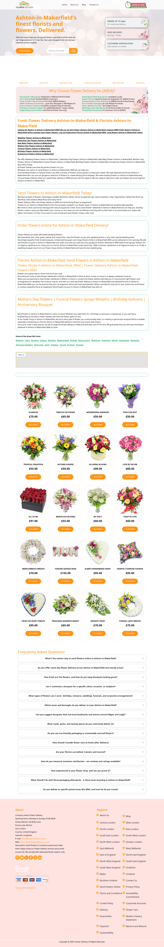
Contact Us (94, 4)
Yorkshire (130, 867)
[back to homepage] (25, 4)
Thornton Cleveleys (24, 345)
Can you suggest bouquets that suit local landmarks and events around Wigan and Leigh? (81, 714)
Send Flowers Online (110, 886)
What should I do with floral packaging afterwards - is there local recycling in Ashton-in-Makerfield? (80, 780)
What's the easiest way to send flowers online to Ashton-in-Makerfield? (80, 658)
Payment (104, 926)
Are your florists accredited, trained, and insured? (81, 752)
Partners (31, 888)
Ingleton (54, 345)
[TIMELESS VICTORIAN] (65, 395)
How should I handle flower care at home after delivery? (80, 742)
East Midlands (107, 848)
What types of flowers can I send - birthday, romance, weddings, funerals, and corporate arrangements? (81, 695)
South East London (109, 835)
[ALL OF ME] (33, 500)
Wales (103, 873)
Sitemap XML (20, 888)
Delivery (104, 909)
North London (107, 829)
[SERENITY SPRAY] (97, 604)
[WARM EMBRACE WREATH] (33, 552)
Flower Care (132, 909)
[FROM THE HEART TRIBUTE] (33, 604)
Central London (107, 822)
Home (64, 4)
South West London (136, 835)
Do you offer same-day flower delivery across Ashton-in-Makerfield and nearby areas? (81, 667)
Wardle (115, 340)
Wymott (73, 340)
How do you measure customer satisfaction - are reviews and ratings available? (80, 761)
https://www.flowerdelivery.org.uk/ (35, 842)
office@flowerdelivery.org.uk (33, 838)
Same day (43, 83)
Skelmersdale (63, 340)
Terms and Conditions (111, 893)
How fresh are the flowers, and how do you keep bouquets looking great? (80, 677)
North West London (110, 841)
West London (132, 822)
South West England (110, 867)
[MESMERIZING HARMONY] (97, 395)
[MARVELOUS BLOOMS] (65, 500)
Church (63, 345)
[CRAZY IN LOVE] (130, 500)
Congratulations (92, 83)
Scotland (130, 873)
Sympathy (140, 83)
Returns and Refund (136, 926)
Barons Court (84, 340)
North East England (136, 854)
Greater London (134, 841)
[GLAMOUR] (33, 395)
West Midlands (133, 848)
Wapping (20, 340)
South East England (136, 861)
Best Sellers (118, 83)
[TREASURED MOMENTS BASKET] (65, 604)
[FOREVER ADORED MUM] (65, 552)
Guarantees (106, 916)
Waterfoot (95, 340)
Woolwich (135, 340)
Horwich (80, 345)
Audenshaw (124, 340)
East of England (108, 854)
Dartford (35, 340)
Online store (24, 51)
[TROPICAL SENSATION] (33, 447)
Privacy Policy (133, 886)
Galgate (43, 340)
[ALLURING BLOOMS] (97, 447)
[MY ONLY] (97, 500)
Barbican (52, 340)
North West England (110, 861)
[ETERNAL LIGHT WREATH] (130, 604)
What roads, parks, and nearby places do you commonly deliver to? (80, 724)
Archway (71, 345)
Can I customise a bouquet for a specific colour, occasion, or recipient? (81, 686)
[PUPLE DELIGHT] (130, 395)
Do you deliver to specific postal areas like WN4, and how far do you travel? (80, 789)
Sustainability (106, 932)
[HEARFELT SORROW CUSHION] (130, 552)
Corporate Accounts (136, 903)
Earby (47, 345)
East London (132, 829)
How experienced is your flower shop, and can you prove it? (80, 770)
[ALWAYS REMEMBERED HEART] (97, 552)
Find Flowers (73, 51)
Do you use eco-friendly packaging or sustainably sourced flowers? (81, 733)
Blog (84, 4)
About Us (74, 4)
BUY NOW (33, 425)
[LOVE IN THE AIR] (130, 447)
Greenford (105, 340)
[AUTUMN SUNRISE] (65, 447)
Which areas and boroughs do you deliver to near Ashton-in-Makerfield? (81, 705)
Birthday (23, 83)
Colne (27, 340)
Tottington (39, 345)
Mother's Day (66, 83)
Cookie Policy (106, 903)
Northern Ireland (108, 880)
